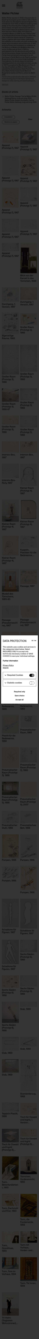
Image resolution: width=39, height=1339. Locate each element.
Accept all (19, 700)
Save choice (19, 696)
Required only (19, 692)
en (35, 640)
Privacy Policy (8, 666)
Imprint (5, 668)
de (32, 640)
